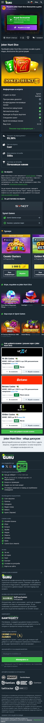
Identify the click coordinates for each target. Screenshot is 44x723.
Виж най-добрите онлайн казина (22, 432)
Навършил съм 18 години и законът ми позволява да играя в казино (23, 665)
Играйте (22, 273)
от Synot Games (11, 9)
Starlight (27, 305)
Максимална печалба (15, 153)
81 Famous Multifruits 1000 (10, 335)
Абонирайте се (22, 659)
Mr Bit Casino (8, 358)
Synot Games (30, 176)
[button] (40, 135)
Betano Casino (9, 386)
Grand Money (30, 334)
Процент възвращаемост (16, 136)
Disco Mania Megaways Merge (8, 306)
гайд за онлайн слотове (10, 195)
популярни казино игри (18, 184)
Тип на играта (12, 144)
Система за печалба (14, 162)
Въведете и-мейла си (9, 652)
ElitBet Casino (8, 414)
